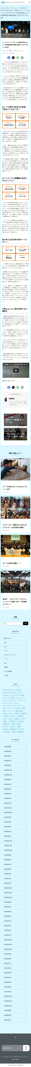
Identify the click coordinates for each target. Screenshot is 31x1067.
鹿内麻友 (21, 732)
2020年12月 (8, 996)
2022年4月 (7, 921)
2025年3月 (7, 798)
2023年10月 (8, 850)
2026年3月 (7, 761)
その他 (14, 50)
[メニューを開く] (30, 2)
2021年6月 (7, 968)
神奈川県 (14, 729)
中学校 (17, 708)
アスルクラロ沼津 (18, 695)
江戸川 (6, 727)
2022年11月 (8, 892)
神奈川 (6, 729)
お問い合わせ (15, 1059)
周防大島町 (19, 711)
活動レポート (20, 50)
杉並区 (21, 721)
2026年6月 (7, 751)
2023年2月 (7, 878)
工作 (10, 719)
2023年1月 (7, 883)
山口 (5, 719)
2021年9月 (7, 954)
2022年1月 (7, 935)
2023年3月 (7, 874)
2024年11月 (8, 808)
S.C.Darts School (10, 693)
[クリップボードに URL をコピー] (22, 57)
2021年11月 (8, 944)
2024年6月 (7, 822)
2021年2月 (7, 987)
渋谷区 (13, 727)
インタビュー (21, 698)
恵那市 (17, 719)
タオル (16, 703)
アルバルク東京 (9, 698)
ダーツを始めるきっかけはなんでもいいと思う (15, 488)
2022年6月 (7, 911)
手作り (24, 719)
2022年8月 (7, 902)
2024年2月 (7, 836)
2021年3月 (7, 982)
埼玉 (5, 713)
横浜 (14, 724)
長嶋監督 (12, 398)
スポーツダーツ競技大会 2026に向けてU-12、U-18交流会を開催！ (15, 526)
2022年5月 (7, 916)
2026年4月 (7, 756)
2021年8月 (7, 958)
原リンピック (8, 711)
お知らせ (7, 695)
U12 (5, 642)
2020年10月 (8, 1006)
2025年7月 (7, 784)
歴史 (19, 724)
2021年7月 (7, 963)
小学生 (13, 716)
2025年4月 (7, 794)
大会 (5, 663)
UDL (20, 693)
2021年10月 (8, 949)
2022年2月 (7, 930)
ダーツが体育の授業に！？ (12, 563)
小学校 (6, 716)
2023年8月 (7, 859)
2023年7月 (7, 864)
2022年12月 (8, 888)
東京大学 (7, 724)
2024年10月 (8, 812)
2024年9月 (7, 817)
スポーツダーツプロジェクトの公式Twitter (14, 131)
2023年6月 (7, 869)
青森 (14, 732)
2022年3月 (7, 925)
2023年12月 (8, 841)
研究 (19, 727)
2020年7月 (7, 1020)
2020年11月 (8, 1001)
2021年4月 (7, 977)
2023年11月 (8, 845)
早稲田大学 (13, 721)
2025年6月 (7, 789)
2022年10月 (8, 897)
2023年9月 (7, 855)
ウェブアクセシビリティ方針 (9, 1056)
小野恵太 (21, 716)
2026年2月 (7, 765)
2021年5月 (7, 973)
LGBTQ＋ (19, 690)
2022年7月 (7, 907)
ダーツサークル (19, 706)
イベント (6, 659)
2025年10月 (8, 775)
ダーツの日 (5, 53)
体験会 (6, 667)
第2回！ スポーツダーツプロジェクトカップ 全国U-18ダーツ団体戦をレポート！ (15, 601)
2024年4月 (7, 831)
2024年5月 (7, 826)
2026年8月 (7, 746)
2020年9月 (7, 1010)
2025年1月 (7, 803)
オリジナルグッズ (10, 700)
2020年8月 (7, 1015)
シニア (6, 650)
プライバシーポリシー (23, 1056)
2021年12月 (8, 940)
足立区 (21, 729)
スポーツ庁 (8, 703)
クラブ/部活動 (8, 671)
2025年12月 (8, 770)
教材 (5, 721)
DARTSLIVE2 (8, 690)
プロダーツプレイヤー (10, 655)
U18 (5, 646)
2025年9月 (7, 779)
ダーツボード (8, 708)
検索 (26, 623)
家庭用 (24, 713)
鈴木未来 (12, 53)
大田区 (17, 713)
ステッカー (22, 700)
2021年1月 (7, 991)
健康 (23, 708)
